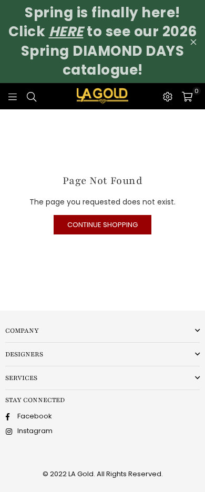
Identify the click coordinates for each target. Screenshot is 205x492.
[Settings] (167, 96)
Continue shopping (102, 225)
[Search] (31, 96)
